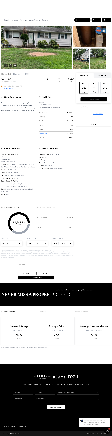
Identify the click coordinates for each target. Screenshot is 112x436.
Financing (47, 384)
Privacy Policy (90, 433)
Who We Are (64, 384)
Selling (41, 384)
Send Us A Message (56, 407)
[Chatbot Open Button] (107, 431)
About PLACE (79, 384)
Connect (87, 384)
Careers (71, 384)
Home (24, 384)
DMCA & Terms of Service (102, 433)
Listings (30, 384)
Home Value (55, 384)
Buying (36, 384)
